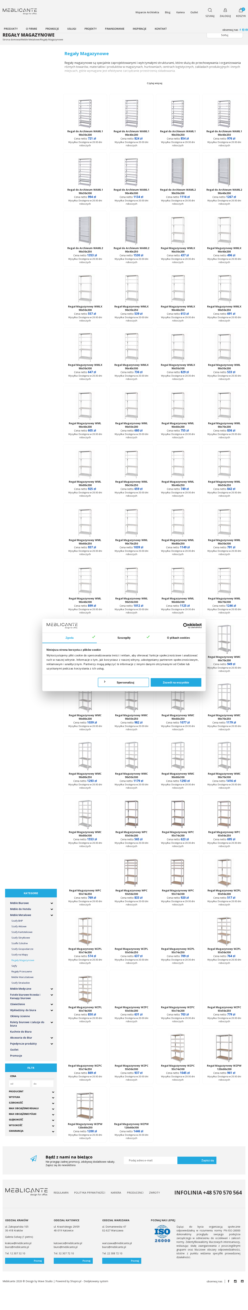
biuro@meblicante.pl (17, 1247)
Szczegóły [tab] (124, 637)
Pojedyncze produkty (23, 1043)
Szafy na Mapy (19, 954)
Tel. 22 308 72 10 (112, 1253)
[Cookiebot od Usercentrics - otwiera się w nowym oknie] (186, 626)
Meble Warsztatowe (22, 977)
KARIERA (116, 1192)
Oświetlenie (17, 1004)
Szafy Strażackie (20, 982)
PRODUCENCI (135, 1192)
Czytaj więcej (154, 83)
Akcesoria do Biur (21, 1037)
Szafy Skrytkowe (20, 937)
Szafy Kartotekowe (21, 932)
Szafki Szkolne (19, 943)
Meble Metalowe (20, 915)
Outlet (14, 1049)
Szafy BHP (17, 920)
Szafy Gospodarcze (22, 949)
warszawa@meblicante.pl (117, 1243)
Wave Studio (45, 1281)
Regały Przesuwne (21, 971)
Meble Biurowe (19, 903)
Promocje (16, 1055)
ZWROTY (154, 1192)
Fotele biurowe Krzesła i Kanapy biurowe (25, 996)
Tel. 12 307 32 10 (15, 1253)
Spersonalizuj (125, 682)
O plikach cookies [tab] (178, 637)
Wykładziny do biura (23, 1010)
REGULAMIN (61, 1192)
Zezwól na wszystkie (176, 682)
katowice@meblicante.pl (68, 1243)
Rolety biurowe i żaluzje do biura (27, 1023)
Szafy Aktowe (19, 926)
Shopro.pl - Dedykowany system (89, 1281)
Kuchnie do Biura (21, 1031)
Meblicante (9, 1281)
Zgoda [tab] (70, 637)
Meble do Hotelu (20, 909)
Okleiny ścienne (20, 1016)
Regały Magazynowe (22, 960)
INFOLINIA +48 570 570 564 (208, 1192)
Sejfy (14, 965)
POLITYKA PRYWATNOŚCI (89, 1192)
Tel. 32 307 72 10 (64, 1253)
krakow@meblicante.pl (18, 1243)
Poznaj (38, 1260)
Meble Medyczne (20, 988)
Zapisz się (207, 1160)
